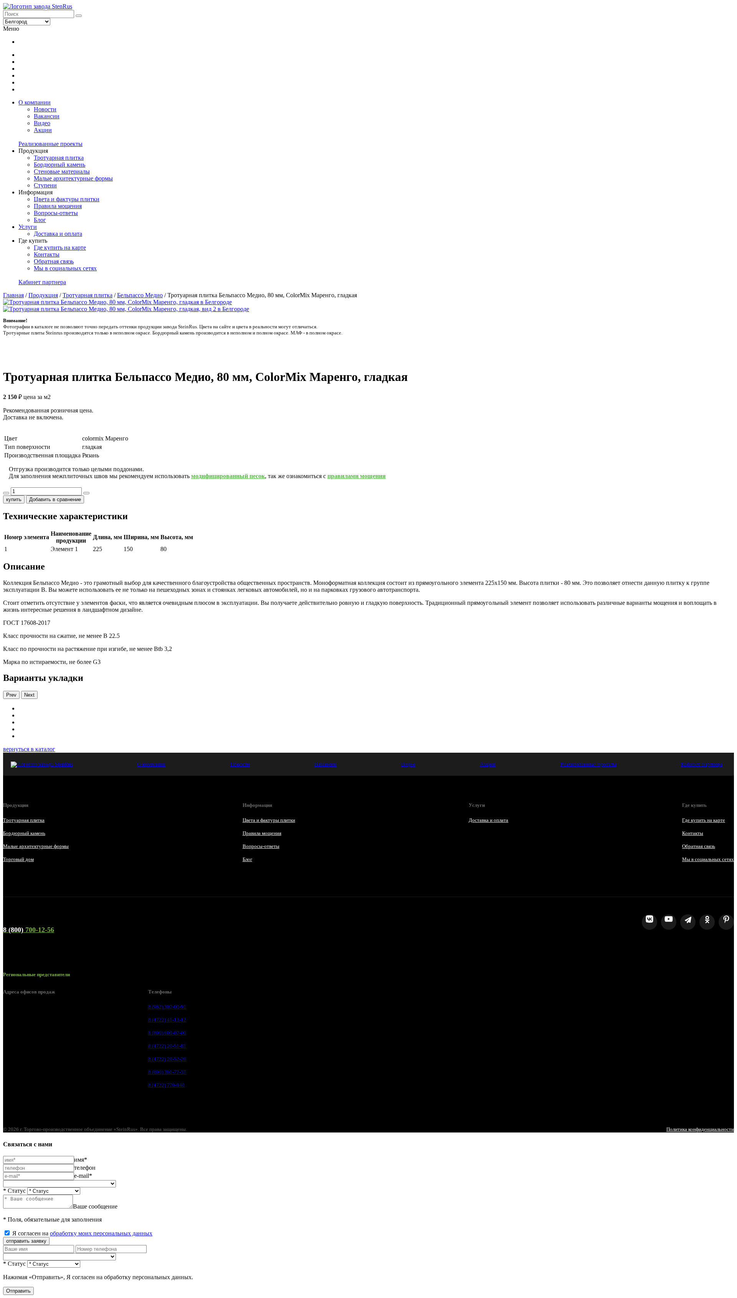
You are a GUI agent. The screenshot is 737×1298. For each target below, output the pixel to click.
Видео (42, 123)
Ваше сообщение (95, 1206)
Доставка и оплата (58, 233)
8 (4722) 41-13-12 (167, 1020)
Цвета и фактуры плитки (66, 199)
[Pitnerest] (726, 922)
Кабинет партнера (42, 282)
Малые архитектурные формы (73, 178)
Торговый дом (18, 859)
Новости (45, 109)
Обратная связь (54, 261)
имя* (80, 1159)
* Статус (14, 1190)
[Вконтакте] (649, 922)
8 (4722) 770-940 (166, 1085)
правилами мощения (356, 476)
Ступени (45, 185)
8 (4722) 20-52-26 (167, 1059)
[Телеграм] (688, 922)
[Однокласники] (707, 922)
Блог (40, 220)
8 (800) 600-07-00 (167, 1033)
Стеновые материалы (62, 171)
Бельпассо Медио (140, 295)
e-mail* (83, 1175)
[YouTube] (668, 922)
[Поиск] (79, 16)
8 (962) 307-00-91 (167, 1007)
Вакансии (46, 116)
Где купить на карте (60, 247)
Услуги (27, 227)
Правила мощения (58, 206)
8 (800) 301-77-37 (167, 1072)
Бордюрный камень (59, 164)
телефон (85, 1167)
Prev (11, 695)
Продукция (43, 295)
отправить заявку (26, 1241)
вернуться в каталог (29, 749)
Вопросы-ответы (56, 213)
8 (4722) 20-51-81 (167, 1046)
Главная (13, 295)
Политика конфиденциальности (700, 1129)
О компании (34, 102)
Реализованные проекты (50, 144)
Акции (43, 130)
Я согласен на (82, 1233)
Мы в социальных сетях (65, 268)
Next (29, 695)
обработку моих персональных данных (101, 1233)
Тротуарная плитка (59, 157)
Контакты (46, 254)
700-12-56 (28, 930)
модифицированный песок (228, 476)
